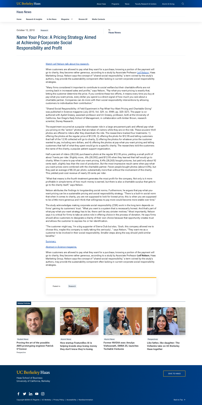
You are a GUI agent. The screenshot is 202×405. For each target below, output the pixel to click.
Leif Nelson (143, 72)
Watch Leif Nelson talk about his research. (67, 63)
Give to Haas (174, 373)
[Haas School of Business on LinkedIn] (30, 394)
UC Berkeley (47, 400)
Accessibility (72, 400)
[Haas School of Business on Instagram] (43, 394)
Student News (22, 339)
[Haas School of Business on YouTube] (37, 394)
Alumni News (66, 339)
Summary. (51, 241)
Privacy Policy (59, 400)
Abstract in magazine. (61, 246)
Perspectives (153, 339)
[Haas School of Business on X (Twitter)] (24, 394)
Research (44, 30)
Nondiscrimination (86, 400)
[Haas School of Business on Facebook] (18, 394)
